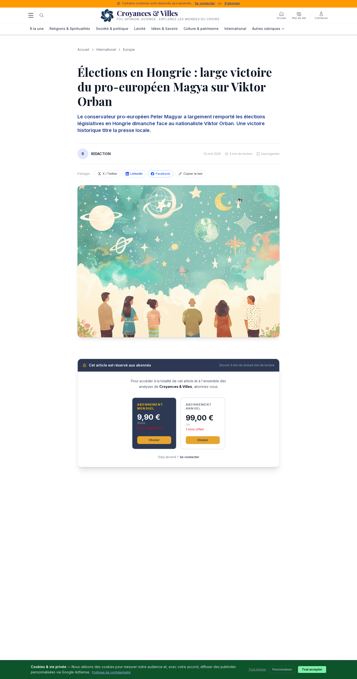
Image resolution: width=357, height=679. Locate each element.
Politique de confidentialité (111, 672)
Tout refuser (257, 669)
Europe (129, 49)
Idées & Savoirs (164, 28)
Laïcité (139, 28)
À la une (37, 28)
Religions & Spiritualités (70, 28)
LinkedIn (136, 173)
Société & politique (112, 28)
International (235, 28)
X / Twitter (109, 173)
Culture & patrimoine (201, 28)
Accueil (83, 49)
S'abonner (232, 3)
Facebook (163, 173)
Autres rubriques (266, 28)
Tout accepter (312, 669)
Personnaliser (282, 669)
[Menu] (31, 15)
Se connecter (205, 3)
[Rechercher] (41, 15)
